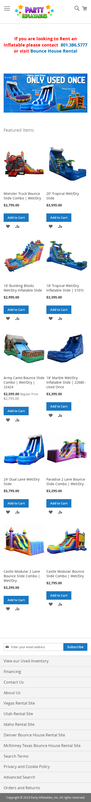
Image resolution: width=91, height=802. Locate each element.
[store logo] (34, 11)
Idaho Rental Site (19, 724)
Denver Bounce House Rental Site (34, 735)
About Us (12, 692)
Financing (12, 671)
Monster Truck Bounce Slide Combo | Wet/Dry (22, 195)
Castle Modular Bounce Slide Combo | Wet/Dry (65, 573)
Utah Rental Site (18, 713)
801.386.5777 (74, 45)
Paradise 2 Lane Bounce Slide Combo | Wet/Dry (65, 481)
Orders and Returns (22, 787)
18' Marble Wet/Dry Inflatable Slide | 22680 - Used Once (66, 382)
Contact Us (14, 682)
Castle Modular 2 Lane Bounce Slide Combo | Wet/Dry (22, 576)
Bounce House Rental (53, 51)
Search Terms (16, 756)
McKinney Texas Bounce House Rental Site (42, 745)
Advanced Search (19, 777)
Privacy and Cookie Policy (27, 766)
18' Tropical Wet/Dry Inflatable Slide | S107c (65, 287)
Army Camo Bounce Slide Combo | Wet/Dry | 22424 (24, 382)
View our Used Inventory (26, 661)
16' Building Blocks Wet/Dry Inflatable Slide (23, 287)
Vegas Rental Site (19, 703)
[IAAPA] (45, 93)
